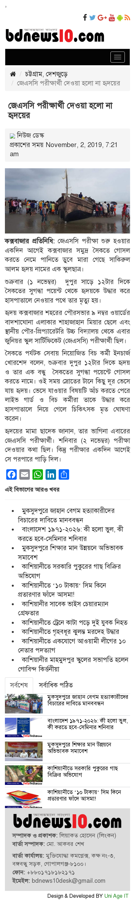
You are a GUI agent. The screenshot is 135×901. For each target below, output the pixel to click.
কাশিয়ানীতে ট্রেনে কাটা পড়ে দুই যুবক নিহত (74, 623)
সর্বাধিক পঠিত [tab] (56, 685)
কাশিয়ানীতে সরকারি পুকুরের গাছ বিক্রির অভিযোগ (83, 771)
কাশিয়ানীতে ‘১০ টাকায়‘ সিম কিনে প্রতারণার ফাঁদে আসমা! (84, 795)
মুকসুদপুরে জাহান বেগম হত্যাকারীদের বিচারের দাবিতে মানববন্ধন (88, 700)
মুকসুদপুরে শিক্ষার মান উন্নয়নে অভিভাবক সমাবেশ (79, 748)
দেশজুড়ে (57, 74)
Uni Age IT (116, 896)
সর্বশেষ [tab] (19, 685)
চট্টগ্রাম (33, 74)
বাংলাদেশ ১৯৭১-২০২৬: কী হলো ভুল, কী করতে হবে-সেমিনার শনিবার (88, 724)
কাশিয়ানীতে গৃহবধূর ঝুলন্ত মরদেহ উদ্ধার (70, 632)
